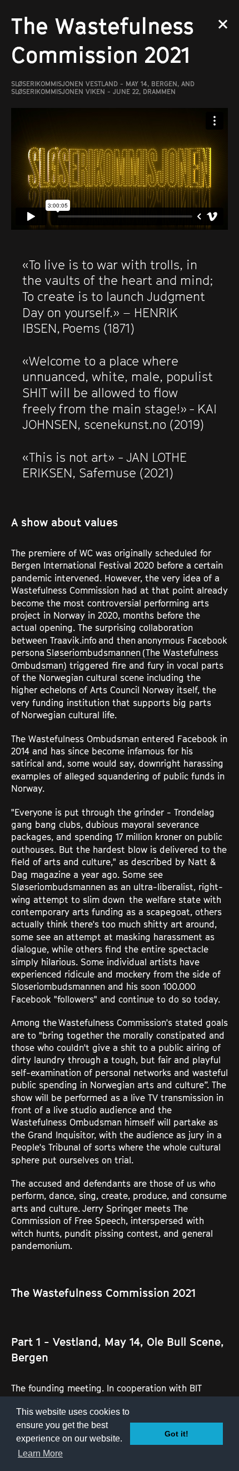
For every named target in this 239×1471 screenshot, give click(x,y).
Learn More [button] (40, 1453)
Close (223, 24)
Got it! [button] (176, 1433)
